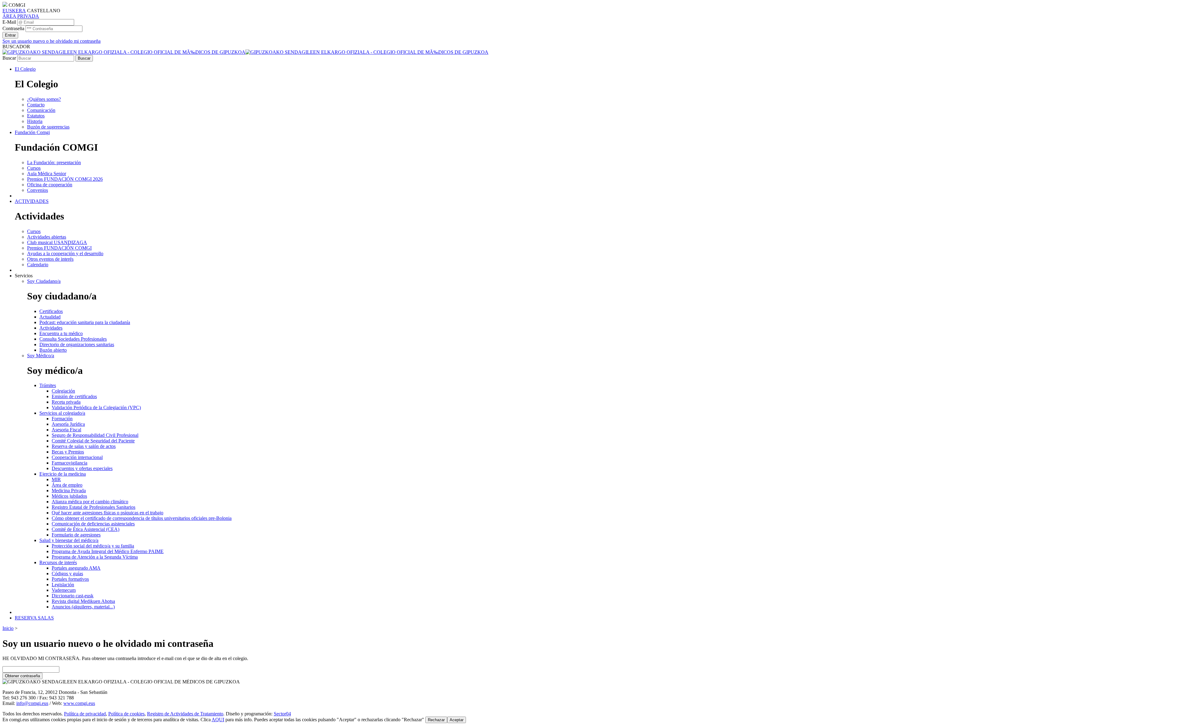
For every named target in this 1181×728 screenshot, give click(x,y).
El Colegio (25, 69)
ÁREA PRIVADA (20, 16)
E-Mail (9, 22)
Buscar (9, 58)
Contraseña (13, 28)
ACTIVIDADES (32, 201)
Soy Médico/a (40, 355)
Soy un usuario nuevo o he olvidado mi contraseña (51, 41)
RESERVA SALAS (34, 617)
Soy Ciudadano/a (44, 281)
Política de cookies (126, 713)
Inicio (8, 628)
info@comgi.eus (32, 703)
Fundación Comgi (32, 132)
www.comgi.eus (79, 703)
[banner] (245, 52)
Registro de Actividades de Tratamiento (185, 713)
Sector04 (282, 713)
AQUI (218, 719)
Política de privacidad (85, 713)
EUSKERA (14, 10)
